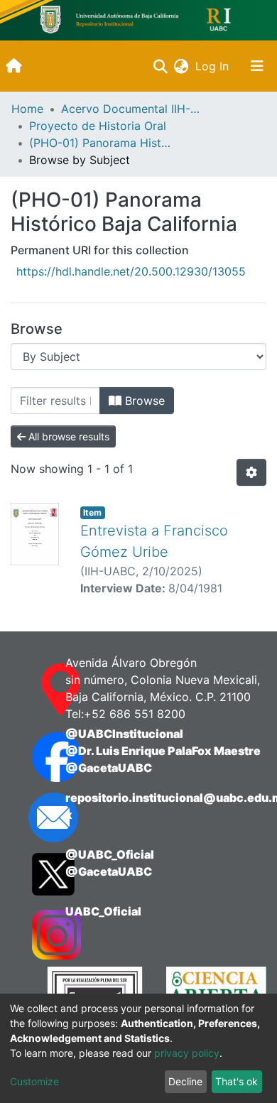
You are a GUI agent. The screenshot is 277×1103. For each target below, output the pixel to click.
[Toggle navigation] (257, 66)
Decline (185, 1081)
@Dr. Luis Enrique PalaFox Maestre (163, 751)
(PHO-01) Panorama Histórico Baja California (100, 143)
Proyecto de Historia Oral (97, 126)
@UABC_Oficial (109, 854)
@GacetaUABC (108, 768)
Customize (34, 1081)
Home (27, 109)
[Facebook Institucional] (34, 757)
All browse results (67, 436)
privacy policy (186, 1053)
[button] (180, 66)
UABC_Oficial (103, 911)
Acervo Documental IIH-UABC (132, 109)
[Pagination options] (251, 472)
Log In (213, 66)
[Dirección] (34, 689)
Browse (143, 400)
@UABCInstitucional (124, 734)
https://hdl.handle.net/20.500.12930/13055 (131, 271)
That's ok (236, 1081)
